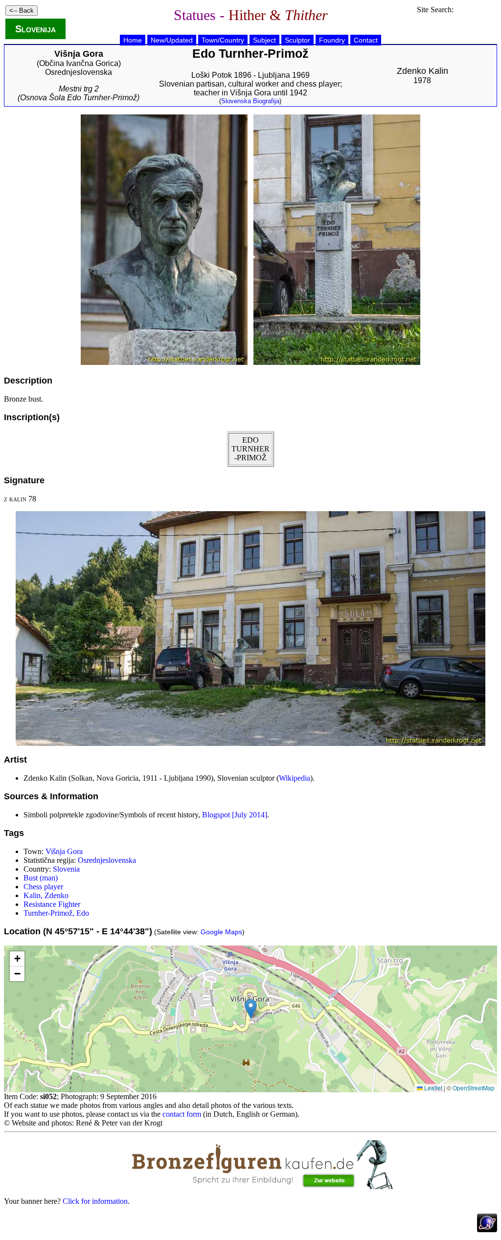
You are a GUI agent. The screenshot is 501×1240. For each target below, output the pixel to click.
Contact (366, 40)
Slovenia (66, 869)
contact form (181, 1114)
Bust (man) (40, 878)
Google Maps (221, 932)
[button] (251, 1009)
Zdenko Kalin (422, 71)
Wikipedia (294, 778)
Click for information (95, 1201)
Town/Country (223, 40)
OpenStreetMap (474, 1087)
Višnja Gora (64, 851)
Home (132, 40)
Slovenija (35, 28)
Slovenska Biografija (250, 101)
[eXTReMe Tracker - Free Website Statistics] (487, 1229)
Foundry (332, 40)
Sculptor (297, 40)
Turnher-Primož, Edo (56, 913)
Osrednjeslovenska (78, 72)
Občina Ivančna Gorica (78, 63)
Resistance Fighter (51, 904)
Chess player (43, 886)
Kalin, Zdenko (45, 895)
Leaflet (432, 1087)
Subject (264, 40)
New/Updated (172, 40)
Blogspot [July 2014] (234, 815)
